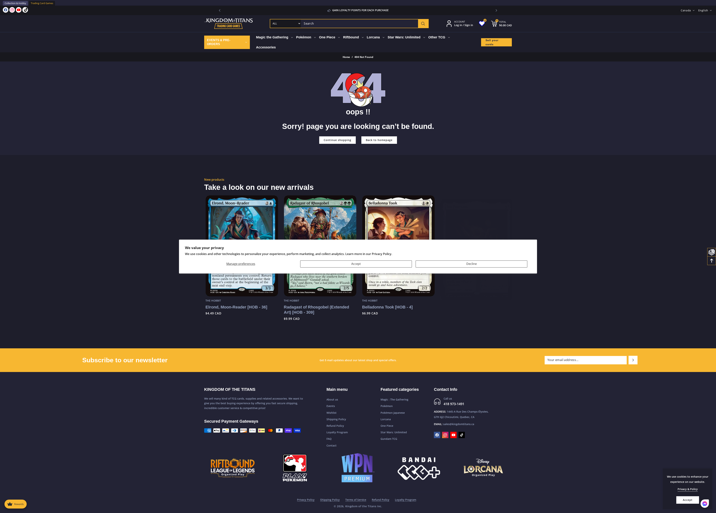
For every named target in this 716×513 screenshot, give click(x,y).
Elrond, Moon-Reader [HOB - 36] (235, 307)
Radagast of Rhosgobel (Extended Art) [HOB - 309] (315, 310)
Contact (331, 445)
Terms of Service (355, 499)
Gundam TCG (389, 439)
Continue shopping (337, 140)
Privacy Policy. (382, 254)
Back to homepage (379, 140)
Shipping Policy (336, 419)
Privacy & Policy (688, 489)
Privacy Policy (306, 499)
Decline (471, 264)
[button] (496, 10)
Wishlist (331, 412)
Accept (356, 264)
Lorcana (386, 419)
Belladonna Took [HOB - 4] (386, 307)
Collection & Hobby (15, 3)
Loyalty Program (337, 432)
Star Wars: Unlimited (394, 432)
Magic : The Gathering (394, 399)
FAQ (329, 439)
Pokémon (387, 406)
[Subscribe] (633, 360)
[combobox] (364, 23)
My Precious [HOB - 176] (462, 307)
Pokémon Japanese (393, 412)
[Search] (423, 23)
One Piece (387, 426)
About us (332, 399)
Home (346, 57)
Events (330, 406)
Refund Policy (335, 426)
